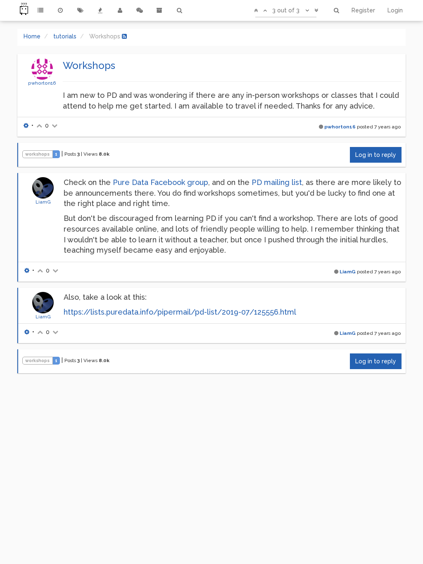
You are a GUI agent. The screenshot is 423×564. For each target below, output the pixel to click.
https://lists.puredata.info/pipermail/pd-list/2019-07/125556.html (180, 312)
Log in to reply (375, 155)
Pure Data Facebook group (160, 182)
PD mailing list (277, 182)
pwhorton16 (42, 83)
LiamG (43, 202)
